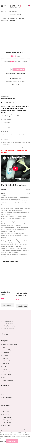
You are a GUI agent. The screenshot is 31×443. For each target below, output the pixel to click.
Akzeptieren (12, 441)
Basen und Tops (7, 350)
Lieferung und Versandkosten (11, 420)
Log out (19, 14)
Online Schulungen (8, 380)
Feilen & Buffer (7, 361)
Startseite (3, 11)
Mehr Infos (3, 441)
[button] (7, 305)
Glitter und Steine (7, 372)
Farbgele (5, 355)
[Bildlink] (9, 315)
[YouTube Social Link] (7, 334)
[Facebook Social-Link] (2, 334)
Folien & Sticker (12, 11)
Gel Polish (5, 358)
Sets (4, 377)
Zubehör (5, 369)
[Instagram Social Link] (4, 334)
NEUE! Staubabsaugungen (10, 344)
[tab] (5, 87)
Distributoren (6, 425)
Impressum (6, 409)
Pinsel (4, 366)
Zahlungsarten (7, 422)
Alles (14, 81)
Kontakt (5, 391)
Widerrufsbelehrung (8, 397)
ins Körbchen (19, 69)
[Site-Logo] (15, 6)
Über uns (5, 389)
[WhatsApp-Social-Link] (16, 84)
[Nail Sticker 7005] (8, 271)
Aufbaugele (6, 352)
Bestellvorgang (7, 417)
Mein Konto (6, 411)
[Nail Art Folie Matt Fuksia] (23, 271)
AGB (4, 394)
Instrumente (6, 363)
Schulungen (6, 414)
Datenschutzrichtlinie (8, 400)
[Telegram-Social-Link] (18, 84)
